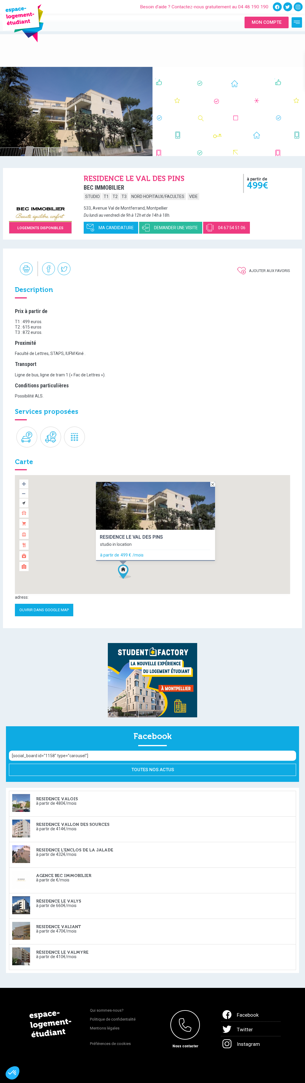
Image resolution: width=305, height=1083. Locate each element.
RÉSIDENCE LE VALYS (58, 901)
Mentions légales (104, 1028)
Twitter (245, 1029)
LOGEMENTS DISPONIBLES (40, 228)
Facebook (248, 1015)
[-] (297, 22)
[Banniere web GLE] (152, 680)
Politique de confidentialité (113, 1019)
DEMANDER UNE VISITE (176, 227)
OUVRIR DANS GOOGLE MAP (44, 610)
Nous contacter (185, 1046)
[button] (135, 582)
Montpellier (157, 208)
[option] (76, 111)
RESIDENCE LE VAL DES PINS (131, 537)
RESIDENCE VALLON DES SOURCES (72, 824)
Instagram (248, 1044)
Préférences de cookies (110, 1043)
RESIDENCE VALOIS (57, 798)
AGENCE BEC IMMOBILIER (63, 875)
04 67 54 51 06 (231, 227)
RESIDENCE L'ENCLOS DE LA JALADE (74, 850)
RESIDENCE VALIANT (58, 926)
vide (193, 196)
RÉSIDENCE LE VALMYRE (62, 952)
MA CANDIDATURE (116, 227)
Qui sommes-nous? (107, 1010)
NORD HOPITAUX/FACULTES (157, 196)
